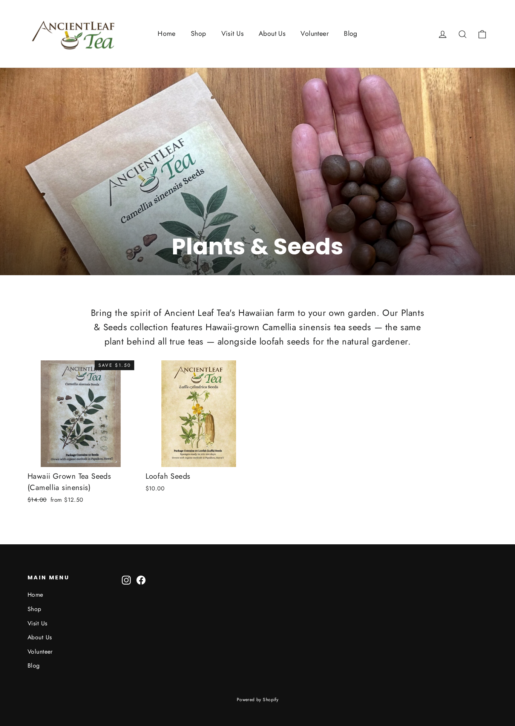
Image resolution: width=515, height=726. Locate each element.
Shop (198, 33)
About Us (272, 33)
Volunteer (314, 33)
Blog (350, 33)
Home (167, 33)
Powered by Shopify (258, 699)
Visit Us (232, 33)
